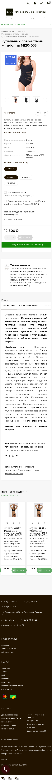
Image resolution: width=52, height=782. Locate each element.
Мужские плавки (8, 725)
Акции (4, 672)
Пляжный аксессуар (28, 470)
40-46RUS (26, 177)
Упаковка (31, 727)
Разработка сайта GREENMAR (14, 765)
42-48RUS (11, 183)
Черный (10, 169)
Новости (5, 679)
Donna (4, 300)
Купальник (16, 467)
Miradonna (29, 467)
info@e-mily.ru (7, 620)
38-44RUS (11, 177)
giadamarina (6, 689)
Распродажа (32, 720)
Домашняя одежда (9, 715)
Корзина (5, 645)
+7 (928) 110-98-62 (31, 601)
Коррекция (11, 470)
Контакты (5, 682)
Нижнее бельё (7, 729)
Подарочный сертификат (12, 686)
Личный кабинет (8, 649)
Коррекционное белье (11, 718)
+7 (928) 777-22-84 (9, 601)
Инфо (3, 675)
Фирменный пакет (17, 192)
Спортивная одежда (36, 724)
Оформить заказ (8, 652)
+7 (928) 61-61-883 (8, 607)
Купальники (6, 722)
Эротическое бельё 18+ (37, 731)
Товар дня (5, 668)
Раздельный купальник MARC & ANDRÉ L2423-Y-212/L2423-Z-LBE (13, 534)
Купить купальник (14, 473)
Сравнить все (8, 495)
